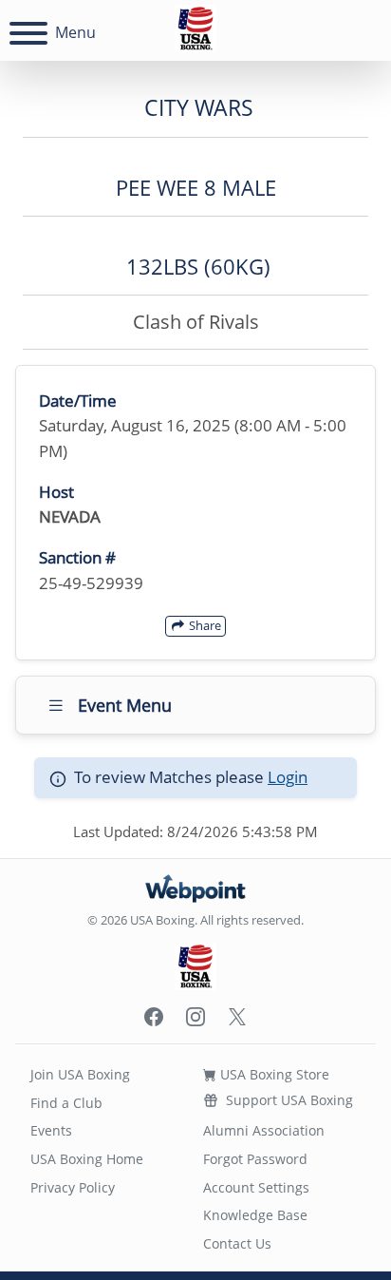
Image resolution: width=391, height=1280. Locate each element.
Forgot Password (255, 1159)
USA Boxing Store (272, 1074)
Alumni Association (264, 1130)
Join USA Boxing (80, 1074)
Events (51, 1130)
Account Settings (256, 1187)
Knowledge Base (255, 1215)
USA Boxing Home (86, 1159)
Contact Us (237, 1243)
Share (203, 625)
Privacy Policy (72, 1187)
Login (287, 777)
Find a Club (66, 1103)
